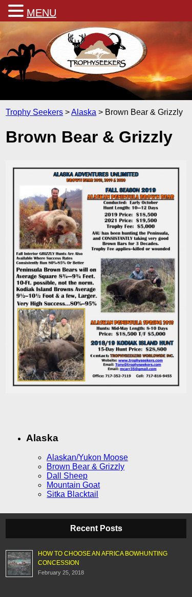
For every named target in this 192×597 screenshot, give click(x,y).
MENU (41, 12)
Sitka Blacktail (72, 494)
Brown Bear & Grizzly (85, 466)
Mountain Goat (73, 485)
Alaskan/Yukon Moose (87, 457)
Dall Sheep (67, 475)
